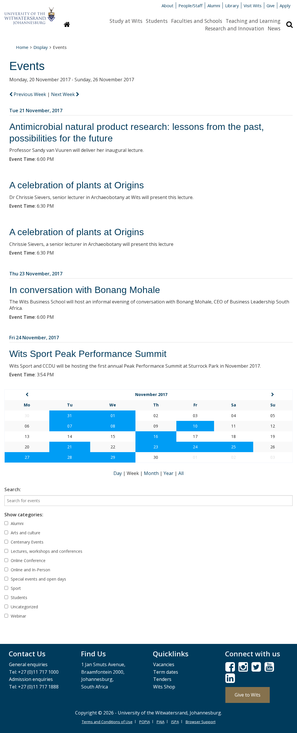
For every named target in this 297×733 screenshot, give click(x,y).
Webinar (18, 616)
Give (271, 5)
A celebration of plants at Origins (76, 185)
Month (152, 473)
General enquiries (28, 664)
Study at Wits (126, 20)
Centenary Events (27, 542)
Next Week (63, 94)
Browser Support (200, 721)
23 (155, 447)
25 (233, 447)
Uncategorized (24, 606)
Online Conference (28, 560)
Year (169, 473)
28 (69, 457)
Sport (15, 588)
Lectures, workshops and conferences (46, 551)
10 (195, 426)
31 (69, 415)
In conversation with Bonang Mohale (84, 290)
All (181, 473)
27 (27, 457)
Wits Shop (164, 687)
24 (195, 447)
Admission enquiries (31, 679)
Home (22, 47)
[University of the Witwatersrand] (29, 13)
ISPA (175, 721)
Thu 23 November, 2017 (35, 273)
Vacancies (163, 664)
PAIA (160, 721)
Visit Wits (253, 5)
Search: (12, 489)
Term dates (165, 672)
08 (113, 426)
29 (113, 457)
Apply (285, 5)
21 (69, 447)
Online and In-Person (30, 569)
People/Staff (190, 5)
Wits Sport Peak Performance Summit (87, 354)
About (167, 5)
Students (157, 20)
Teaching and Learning (253, 20)
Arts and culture (25, 532)
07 (69, 426)
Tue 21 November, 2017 (35, 110)
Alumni (213, 5)
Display (40, 47)
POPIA (144, 721)
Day (118, 473)
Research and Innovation (234, 28)
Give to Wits (247, 695)
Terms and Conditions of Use (107, 721)
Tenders (162, 679)
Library (232, 5)
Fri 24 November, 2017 (34, 337)
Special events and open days (38, 579)
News (274, 28)
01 (113, 415)
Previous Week (29, 94)
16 (155, 436)
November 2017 (151, 394)
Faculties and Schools (196, 20)
